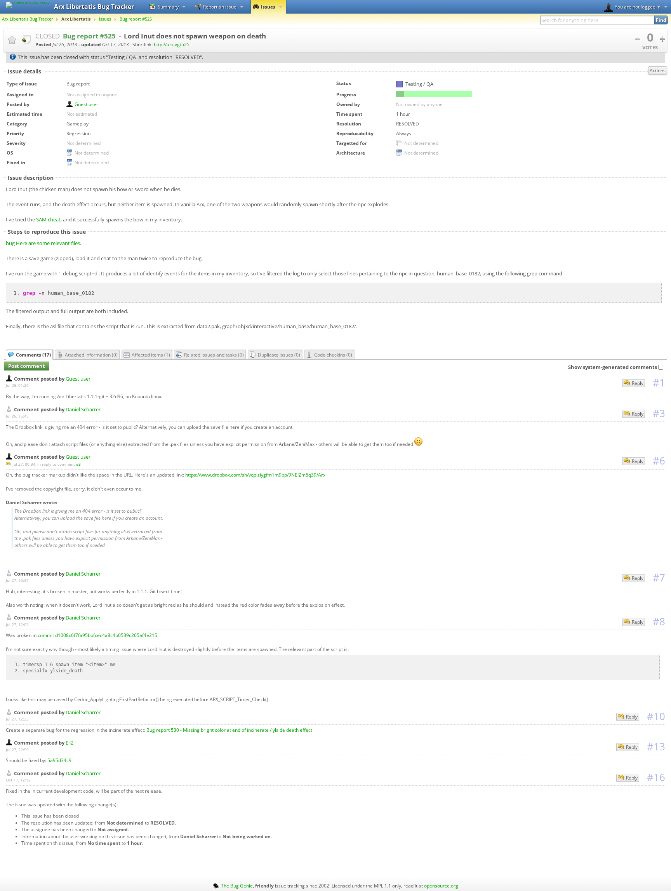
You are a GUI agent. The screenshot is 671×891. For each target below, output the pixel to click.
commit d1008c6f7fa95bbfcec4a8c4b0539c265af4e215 (97, 635)
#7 (659, 578)
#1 (659, 383)
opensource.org (441, 885)
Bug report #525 (136, 19)
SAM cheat (48, 219)
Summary (168, 6)
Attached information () (91, 355)
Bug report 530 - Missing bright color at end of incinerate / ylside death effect (229, 730)
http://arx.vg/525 (171, 44)
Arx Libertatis (75, 19)
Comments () (33, 355)
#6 (659, 461)
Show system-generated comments (612, 367)
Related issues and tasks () (214, 355)
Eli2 (69, 742)
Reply (637, 383)
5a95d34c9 (59, 760)
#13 (656, 747)
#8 (659, 621)
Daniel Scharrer (83, 409)
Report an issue (219, 6)
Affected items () (151, 355)
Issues (268, 6)
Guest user (86, 104)
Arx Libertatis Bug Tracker (27, 19)
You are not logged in (638, 6)
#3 (659, 413)
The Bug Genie (237, 885)
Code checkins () (333, 355)
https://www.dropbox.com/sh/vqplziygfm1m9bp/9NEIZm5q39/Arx (255, 475)
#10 (656, 716)
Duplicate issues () (279, 355)
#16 (656, 777)
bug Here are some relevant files (43, 243)
